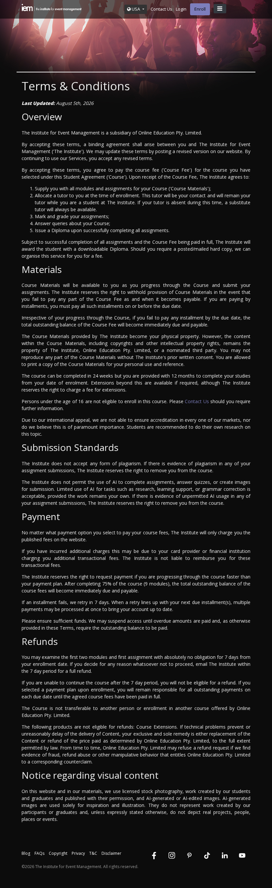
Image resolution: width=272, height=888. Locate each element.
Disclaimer (111, 853)
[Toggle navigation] (220, 8)
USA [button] (136, 9)
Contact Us (161, 9)
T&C (93, 853)
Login (181, 9)
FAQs (39, 853)
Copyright (58, 853)
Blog (26, 853)
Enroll (200, 9)
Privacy (78, 853)
